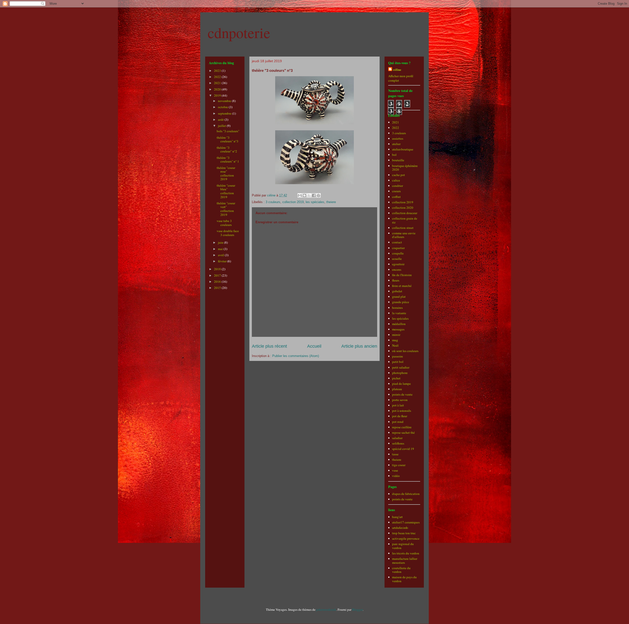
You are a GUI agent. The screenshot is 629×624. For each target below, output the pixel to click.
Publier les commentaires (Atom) (295, 356)
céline (397, 69)
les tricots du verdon (405, 553)
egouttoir (398, 264)
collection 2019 (293, 202)
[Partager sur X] (309, 195)
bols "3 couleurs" (228, 131)
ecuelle (397, 258)
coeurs (396, 191)
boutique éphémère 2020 (405, 167)
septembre (225, 113)
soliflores (398, 443)
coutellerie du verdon (401, 570)
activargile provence (405, 538)
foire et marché (402, 285)
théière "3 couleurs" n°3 (227, 139)
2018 (218, 269)
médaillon (399, 324)
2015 (218, 287)
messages (398, 329)
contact (397, 242)
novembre (225, 101)
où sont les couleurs (405, 351)
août (221, 119)
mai (221, 249)
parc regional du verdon (403, 546)
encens (396, 269)
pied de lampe (401, 383)
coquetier (398, 248)
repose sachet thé (403, 432)
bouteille (398, 160)
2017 (218, 275)
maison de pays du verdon (404, 579)
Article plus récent (269, 346)
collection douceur (404, 213)
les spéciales (315, 202)
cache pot (398, 175)
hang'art (397, 517)
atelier (396, 144)
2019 (218, 95)
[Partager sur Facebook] (313, 195)
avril (221, 255)
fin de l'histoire (402, 275)
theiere (331, 202)
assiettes (397, 138)
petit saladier (400, 367)
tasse (395, 454)
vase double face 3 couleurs (228, 233)
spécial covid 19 (403, 448)
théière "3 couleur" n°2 (227, 149)
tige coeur (398, 465)
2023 (218, 70)
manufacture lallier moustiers (404, 560)
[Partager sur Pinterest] (318, 195)
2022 (218, 76)
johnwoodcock (326, 609)
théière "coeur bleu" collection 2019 (226, 191)
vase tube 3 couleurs (224, 223)
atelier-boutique (402, 149)
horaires (397, 307)
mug (395, 340)
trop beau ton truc (404, 533)
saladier (397, 438)
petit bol (397, 361)
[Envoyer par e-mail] (299, 195)
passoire (397, 356)
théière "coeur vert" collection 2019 (226, 209)
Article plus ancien (359, 346)
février (222, 261)
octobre (223, 107)
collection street (403, 227)
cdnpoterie (239, 32)
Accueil (314, 346)
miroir (396, 334)
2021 (218, 83)
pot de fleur (399, 416)
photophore (400, 373)
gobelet (397, 291)
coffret (396, 196)
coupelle (398, 253)
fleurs (395, 280)
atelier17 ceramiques (406, 522)
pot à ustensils (401, 410)
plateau (397, 389)
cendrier (397, 185)
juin (221, 242)
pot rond (397, 421)
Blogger (357, 609)
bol (394, 154)
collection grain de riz (404, 220)
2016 (218, 281)
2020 (218, 89)
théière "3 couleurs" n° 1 (228, 159)
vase (395, 470)
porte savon (400, 400)
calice (396, 180)
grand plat (399, 296)
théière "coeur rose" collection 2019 (226, 173)
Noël (395, 345)
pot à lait (398, 405)
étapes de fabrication (406, 493)
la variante (399, 313)
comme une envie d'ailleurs (403, 235)
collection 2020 (402, 207)
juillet (222, 125)
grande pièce (400, 302)
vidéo (396, 476)
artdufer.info (400, 527)
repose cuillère (402, 427)
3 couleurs (273, 202)
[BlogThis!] (304, 195)
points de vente (402, 394)
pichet (396, 378)
